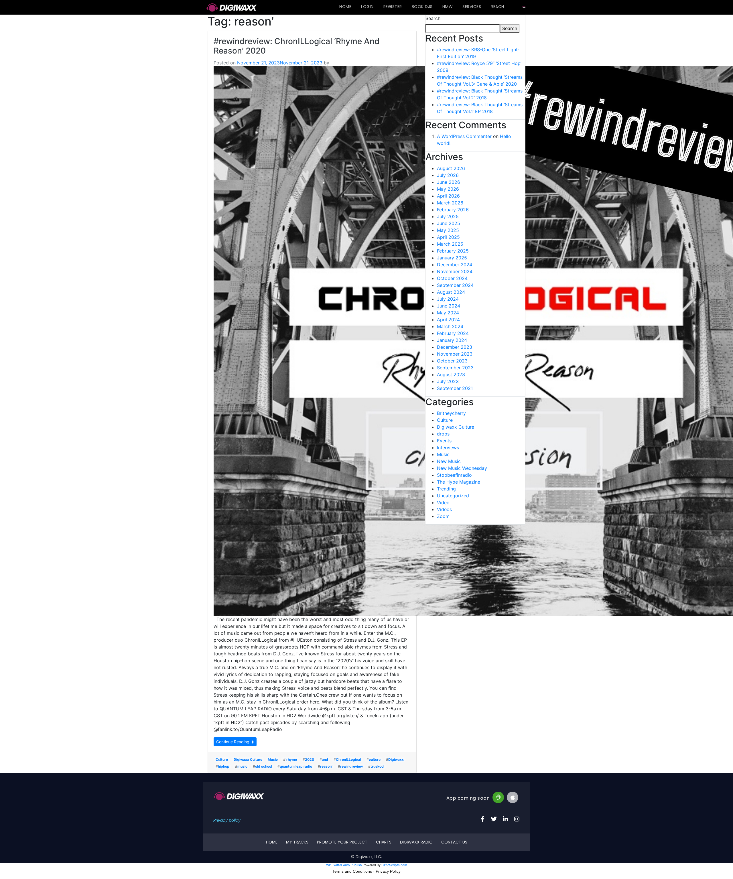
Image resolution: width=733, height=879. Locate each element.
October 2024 (452, 278)
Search (432, 18)
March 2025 (450, 244)
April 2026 (448, 196)
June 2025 (448, 223)
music (242, 766)
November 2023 (454, 354)
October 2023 (452, 361)
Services (471, 6)
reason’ (326, 766)
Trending (446, 489)
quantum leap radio (296, 766)
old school (263, 766)
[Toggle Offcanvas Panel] (523, 6)
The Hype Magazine (458, 482)
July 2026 (448, 175)
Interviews (448, 447)
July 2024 (448, 299)
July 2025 (448, 216)
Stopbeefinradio (454, 475)
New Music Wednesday (462, 468)
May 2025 (448, 230)
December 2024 (454, 264)
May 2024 (448, 313)
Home (345, 6)
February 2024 (453, 333)
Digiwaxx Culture (248, 759)
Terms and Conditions (352, 871)
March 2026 (450, 203)
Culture (222, 759)
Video (443, 502)
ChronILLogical (348, 759)
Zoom (443, 516)
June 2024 (448, 306)
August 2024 (451, 292)
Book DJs (422, 6)
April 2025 (448, 237)
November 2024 (454, 271)
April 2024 (448, 319)
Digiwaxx (396, 759)
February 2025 (453, 251)
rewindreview (351, 766)
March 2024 (450, 326)
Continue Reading (233, 741)
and (325, 759)
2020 (309, 759)
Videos (444, 509)
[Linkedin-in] (505, 819)
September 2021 (455, 388)
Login (367, 6)
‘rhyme (291, 759)
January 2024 (452, 340)
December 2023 (454, 347)
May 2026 (448, 189)
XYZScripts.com (395, 865)
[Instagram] (517, 819)
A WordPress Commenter (464, 136)
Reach (497, 6)
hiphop (223, 766)
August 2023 (451, 374)
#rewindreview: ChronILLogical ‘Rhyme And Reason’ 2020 (297, 46)
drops (443, 434)
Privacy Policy (388, 871)
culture (375, 759)
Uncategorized (453, 495)
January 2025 (452, 258)
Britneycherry (451, 413)
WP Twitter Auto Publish (344, 865)
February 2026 (453, 209)
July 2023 (448, 381)
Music (273, 759)
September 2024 (455, 285)
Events (444, 441)
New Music (449, 461)
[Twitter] (494, 819)
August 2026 (451, 168)
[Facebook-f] (482, 819)
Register (392, 6)
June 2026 (448, 182)
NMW (447, 6)
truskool (377, 766)
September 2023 (455, 367)
